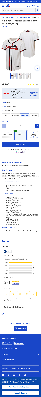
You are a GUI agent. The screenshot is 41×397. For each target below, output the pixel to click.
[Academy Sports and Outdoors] (8, 5)
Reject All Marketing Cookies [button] (20, 387)
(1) (38, 84)
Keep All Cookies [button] (20, 393)
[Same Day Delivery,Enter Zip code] (33, 135)
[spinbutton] (20, 126)
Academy (4, 17)
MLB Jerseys (26, 17)
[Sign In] (28, 5)
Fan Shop (11, 17)
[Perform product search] (37, 10)
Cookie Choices (27, 382)
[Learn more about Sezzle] (20, 152)
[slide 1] (13, 76)
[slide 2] (20, 76)
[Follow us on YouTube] (14, 375)
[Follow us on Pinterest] (25, 375)
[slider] (20, 50)
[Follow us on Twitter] (8, 375)
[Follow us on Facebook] (3, 375)
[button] (34, 94)
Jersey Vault (18, 17)
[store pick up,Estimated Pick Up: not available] (8, 135)
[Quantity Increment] (37, 126)
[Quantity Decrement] (4, 126)
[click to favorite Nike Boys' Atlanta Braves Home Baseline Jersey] (37, 68)
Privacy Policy (21, 381)
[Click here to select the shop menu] (3, 5)
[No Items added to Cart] (37, 5)
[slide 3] (27, 76)
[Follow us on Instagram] (19, 375)
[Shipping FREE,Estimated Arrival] (20, 135)
